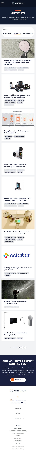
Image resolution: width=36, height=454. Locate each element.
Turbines (17, 33)
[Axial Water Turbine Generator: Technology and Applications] (18, 159)
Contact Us (19, 379)
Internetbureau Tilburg (18, 449)
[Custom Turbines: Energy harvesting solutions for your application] (18, 91)
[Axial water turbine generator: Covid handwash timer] (18, 193)
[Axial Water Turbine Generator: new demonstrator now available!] (18, 227)
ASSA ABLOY (18, 428)
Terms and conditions (18, 433)
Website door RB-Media (18, 446)
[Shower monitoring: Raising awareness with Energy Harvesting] (18, 56)
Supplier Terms (18, 440)
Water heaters (28, 33)
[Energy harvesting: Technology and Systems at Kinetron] (18, 125)
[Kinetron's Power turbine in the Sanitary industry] (18, 326)
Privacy (18, 435)
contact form (21, 403)
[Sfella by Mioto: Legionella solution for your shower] (18, 262)
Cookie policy (18, 438)
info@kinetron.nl (19, 400)
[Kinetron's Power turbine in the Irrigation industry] (18, 295)
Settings (18, 443)
